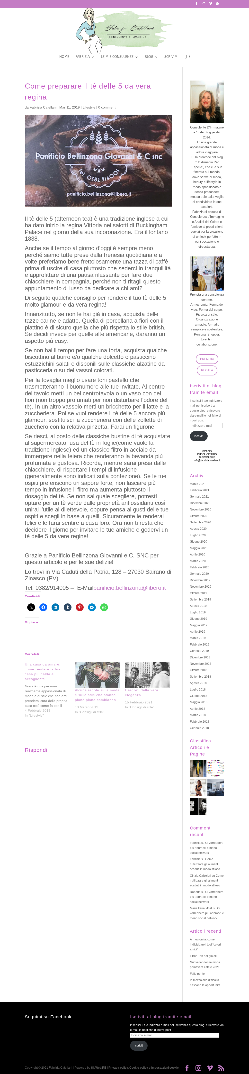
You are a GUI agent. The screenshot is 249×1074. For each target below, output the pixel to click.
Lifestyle (89, 107)
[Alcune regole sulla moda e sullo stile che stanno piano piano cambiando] (97, 675)
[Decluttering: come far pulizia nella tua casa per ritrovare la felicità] (215, 788)
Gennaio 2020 (199, 573)
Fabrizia (83, 57)
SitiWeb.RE (98, 1067)
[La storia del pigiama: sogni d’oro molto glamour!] (198, 769)
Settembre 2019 (200, 599)
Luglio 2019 (198, 612)
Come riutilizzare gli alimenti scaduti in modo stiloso (205, 864)
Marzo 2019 (198, 638)
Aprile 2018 (197, 708)
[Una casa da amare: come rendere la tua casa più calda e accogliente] (50, 690)
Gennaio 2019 (199, 651)
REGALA (207, 370)
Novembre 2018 (200, 663)
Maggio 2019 (198, 625)
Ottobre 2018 (198, 670)
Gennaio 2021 (199, 496)
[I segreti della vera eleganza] (147, 675)
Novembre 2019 (200, 586)
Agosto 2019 (198, 606)
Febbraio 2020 (199, 567)
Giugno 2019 (198, 618)
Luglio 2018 (198, 689)
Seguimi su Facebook (48, 1016)
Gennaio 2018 (199, 728)
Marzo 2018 (198, 715)
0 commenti (107, 107)
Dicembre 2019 (200, 580)
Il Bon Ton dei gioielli (203, 956)
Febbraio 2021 (199, 490)
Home (64, 57)
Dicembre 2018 (200, 657)
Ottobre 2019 (198, 593)
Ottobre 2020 (198, 516)
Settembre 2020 (200, 522)
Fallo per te (197, 973)
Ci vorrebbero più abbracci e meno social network (206, 848)
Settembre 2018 (200, 676)
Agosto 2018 (198, 683)
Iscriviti (198, 436)
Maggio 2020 (198, 548)
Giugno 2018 (198, 696)
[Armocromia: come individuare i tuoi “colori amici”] (215, 769)
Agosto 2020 (198, 528)
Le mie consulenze (117, 57)
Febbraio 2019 (199, 644)
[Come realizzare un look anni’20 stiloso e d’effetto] (198, 807)
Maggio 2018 (198, 702)
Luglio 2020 (198, 535)
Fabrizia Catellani (43, 107)
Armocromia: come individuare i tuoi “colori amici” (205, 944)
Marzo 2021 (198, 484)
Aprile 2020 (197, 554)
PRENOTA (207, 359)
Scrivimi (171, 57)
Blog (149, 57)
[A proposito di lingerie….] (198, 788)
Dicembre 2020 (200, 503)
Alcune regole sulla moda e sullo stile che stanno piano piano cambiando (97, 695)
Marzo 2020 (198, 561)
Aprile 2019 (197, 631)
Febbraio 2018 (199, 721)
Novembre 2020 (200, 509)
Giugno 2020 (198, 541)
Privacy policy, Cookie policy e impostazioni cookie (143, 1067)
